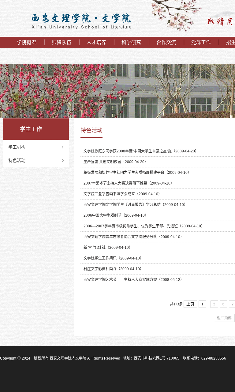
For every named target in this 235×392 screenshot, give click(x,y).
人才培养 (96, 42)
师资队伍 (61, 42)
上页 (190, 304)
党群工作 (201, 42)
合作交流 (166, 42)
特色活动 (16, 160)
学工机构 (16, 146)
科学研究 (131, 42)
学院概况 (26, 42)
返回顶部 (224, 318)
